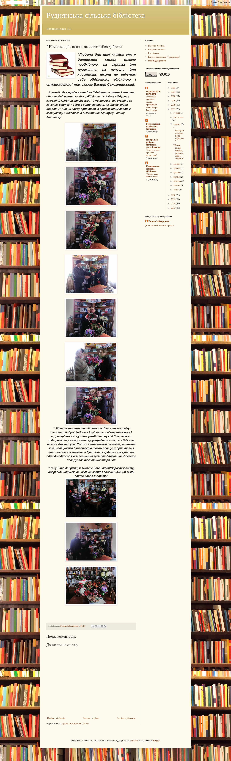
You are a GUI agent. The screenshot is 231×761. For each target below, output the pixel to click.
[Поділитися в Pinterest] (104, 626)
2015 (173, 199)
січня (176, 189)
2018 (173, 104)
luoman (134, 740)
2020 (173, 96)
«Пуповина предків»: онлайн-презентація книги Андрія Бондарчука (152, 103)
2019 (173, 100)
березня (177, 180)
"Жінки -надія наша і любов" (152, 175)
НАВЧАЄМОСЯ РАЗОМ (153, 93)
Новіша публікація (56, 718)
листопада (178, 116)
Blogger (156, 740)
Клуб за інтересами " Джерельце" (164, 56)
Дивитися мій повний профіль (160, 225)
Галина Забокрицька (158, 221)
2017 (173, 108)
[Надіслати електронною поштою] (92, 626)
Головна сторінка (91, 718)
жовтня (177, 123)
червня (177, 168)
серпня (177, 163)
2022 (173, 87)
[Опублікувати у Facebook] (101, 626)
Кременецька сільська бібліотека (152, 169)
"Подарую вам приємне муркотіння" (152, 152)
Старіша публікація (126, 718)
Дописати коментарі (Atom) (75, 723)
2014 (173, 203)
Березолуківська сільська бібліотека (153, 126)
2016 (173, 194)
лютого (177, 185)
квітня (176, 176)
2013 (173, 207)
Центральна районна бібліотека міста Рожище (153, 143)
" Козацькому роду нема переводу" (178, 134)
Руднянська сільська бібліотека (95, 15)
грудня (176, 112)
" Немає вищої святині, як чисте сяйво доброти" (178, 152)
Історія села (153, 53)
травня (176, 172)
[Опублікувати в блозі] (95, 626)
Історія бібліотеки (156, 49)
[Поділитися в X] (98, 626)
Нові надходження (157, 60)
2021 (173, 91)
